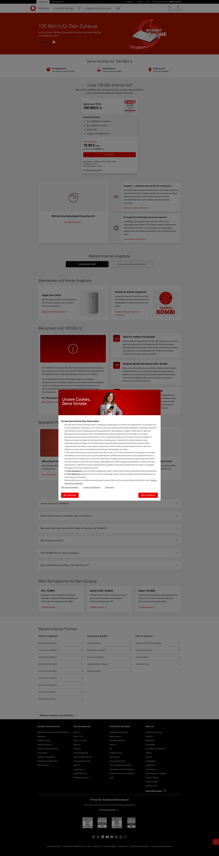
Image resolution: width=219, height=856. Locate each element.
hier (100, 431)
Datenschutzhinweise (69, 487)
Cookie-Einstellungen (91, 487)
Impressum (109, 487)
